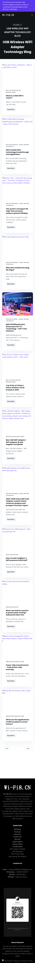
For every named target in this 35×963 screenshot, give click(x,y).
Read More (11, 110)
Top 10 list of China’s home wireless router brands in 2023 (15, 387)
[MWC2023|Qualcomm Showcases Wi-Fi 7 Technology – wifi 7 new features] (17, 303)
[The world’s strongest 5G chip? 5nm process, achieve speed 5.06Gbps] (17, 188)
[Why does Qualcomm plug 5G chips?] (17, 247)
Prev (7, 748)
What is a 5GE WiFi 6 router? (14, 97)
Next (28, 748)
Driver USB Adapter (12, 554)
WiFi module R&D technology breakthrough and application (17, 152)
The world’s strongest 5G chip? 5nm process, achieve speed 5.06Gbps (17, 211)
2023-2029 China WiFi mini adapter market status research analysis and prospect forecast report (17, 502)
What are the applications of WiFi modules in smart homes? (17, 721)
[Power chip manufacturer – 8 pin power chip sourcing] (17, 646)
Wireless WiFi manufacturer (15, 436)
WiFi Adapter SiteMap (17, 849)
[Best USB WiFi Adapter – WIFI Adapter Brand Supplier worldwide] (17, 421)
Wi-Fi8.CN (7, 794)
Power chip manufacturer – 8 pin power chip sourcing (17, 667)
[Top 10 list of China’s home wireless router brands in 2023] (17, 365)
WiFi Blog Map (17, 851)
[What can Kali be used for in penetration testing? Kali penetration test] (17, 591)
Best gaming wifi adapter (17, 856)
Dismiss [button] (30, 5)
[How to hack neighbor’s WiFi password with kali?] (17, 539)
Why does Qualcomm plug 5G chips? (17, 268)
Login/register (17, 842)
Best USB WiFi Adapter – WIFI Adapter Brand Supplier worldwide (16, 442)
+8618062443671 (22, 872)
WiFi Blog (17, 829)
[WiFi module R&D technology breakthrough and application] (17, 129)
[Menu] (32, 15)
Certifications (17, 846)
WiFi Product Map (17, 854)
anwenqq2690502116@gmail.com (20, 869)
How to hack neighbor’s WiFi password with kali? (16, 559)
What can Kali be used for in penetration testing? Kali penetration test (17, 612)
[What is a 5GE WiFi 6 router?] (17, 75)
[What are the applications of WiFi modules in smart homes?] (17, 701)
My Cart (17, 839)
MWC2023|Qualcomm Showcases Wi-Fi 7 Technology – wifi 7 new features (16, 327)
